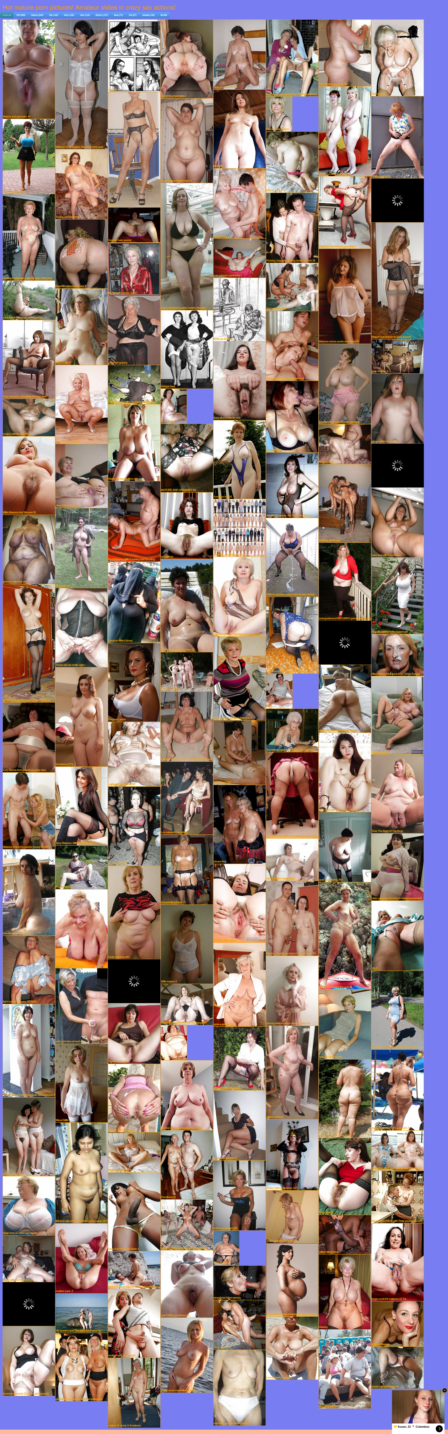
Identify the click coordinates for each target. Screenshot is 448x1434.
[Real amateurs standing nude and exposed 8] (29, 1050)
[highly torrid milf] (134, 1033)
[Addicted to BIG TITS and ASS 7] (397, 1089)
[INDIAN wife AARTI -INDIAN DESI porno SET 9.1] (81, 1172)
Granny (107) (102, 15)
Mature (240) (37, 15)
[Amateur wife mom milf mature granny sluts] (292, 795)
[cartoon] (134, 55)
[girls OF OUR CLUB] (345, 1024)
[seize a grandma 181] (239, 1195)
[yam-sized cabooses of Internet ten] (29, 300)
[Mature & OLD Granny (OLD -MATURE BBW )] (134, 1269)
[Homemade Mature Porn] (279, 113)
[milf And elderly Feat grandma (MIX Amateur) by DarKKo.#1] (187, 726)
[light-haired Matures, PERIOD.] (29, 969)
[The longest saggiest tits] (345, 52)
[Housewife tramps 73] (187, 869)
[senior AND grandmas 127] (292, 1154)
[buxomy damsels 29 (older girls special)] (29, 1360)
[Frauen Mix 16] (81, 867)
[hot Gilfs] (239, 128)
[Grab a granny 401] (134, 912)
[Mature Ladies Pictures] (226, 1247)
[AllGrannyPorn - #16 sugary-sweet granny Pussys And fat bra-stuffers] (239, 596)
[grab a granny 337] (239, 984)
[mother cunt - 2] (81, 1258)
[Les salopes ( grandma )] (239, 257)
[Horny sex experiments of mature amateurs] (292, 57)
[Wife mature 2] (187, 943)
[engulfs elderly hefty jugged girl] (397, 595)
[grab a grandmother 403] (292, 1216)
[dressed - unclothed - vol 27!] (239, 527)
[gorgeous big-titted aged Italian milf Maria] (29, 642)
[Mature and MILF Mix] (134, 1152)
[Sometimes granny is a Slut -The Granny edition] (292, 730)
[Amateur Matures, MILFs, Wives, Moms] (292, 484)
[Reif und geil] (397, 57)
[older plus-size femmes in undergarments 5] (397, 866)
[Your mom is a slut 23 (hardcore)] (292, 345)
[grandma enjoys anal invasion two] (292, 635)
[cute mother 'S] (397, 356)
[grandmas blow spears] (239, 1282)
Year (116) (85, 15)
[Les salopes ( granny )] (292, 1347)
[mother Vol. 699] (134, 825)
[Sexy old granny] (134, 330)
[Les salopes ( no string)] (187, 797)
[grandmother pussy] (239, 903)
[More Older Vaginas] (81, 475)
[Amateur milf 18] (239, 459)
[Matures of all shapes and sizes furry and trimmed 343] (81, 84)
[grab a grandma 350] (345, 846)
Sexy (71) (118, 15)
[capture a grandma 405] (134, 753)
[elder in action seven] (239, 54)
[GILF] (397, 935)
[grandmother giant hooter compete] (345, 383)
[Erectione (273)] (81, 716)
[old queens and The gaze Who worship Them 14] (81, 1313)
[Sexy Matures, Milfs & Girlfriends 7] (81, 805)
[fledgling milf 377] (345, 1368)
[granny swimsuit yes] (29, 549)
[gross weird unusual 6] (397, 408)
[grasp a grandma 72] (239, 1125)
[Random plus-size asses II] (81, 253)
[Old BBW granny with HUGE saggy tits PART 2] (81, 928)
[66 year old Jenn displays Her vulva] (187, 1094)
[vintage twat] (187, 349)
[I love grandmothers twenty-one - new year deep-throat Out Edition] (29, 237)
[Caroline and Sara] (29, 1136)
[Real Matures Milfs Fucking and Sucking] (134, 521)
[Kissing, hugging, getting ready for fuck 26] (292, 227)
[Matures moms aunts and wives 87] (345, 296)
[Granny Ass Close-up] (134, 1097)
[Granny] (345, 1291)
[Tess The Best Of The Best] (397, 793)
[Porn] (279, 690)
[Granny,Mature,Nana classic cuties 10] (292, 990)
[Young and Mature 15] (81, 183)
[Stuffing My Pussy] (345, 503)
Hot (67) (132, 15)
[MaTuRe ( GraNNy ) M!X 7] (134, 268)
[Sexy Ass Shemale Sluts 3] (134, 1211)
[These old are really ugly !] (81, 627)
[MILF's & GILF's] (292, 161)
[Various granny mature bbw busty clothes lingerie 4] (292, 557)
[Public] (134, 149)
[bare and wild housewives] (397, 522)
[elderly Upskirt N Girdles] (239, 1058)
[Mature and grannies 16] (29, 68)
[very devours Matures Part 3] (345, 1098)
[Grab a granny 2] (397, 137)
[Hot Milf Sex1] (292, 416)
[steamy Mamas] (397, 1323)
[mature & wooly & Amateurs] (134, 1392)
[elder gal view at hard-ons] (81, 1005)
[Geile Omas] (239, 203)
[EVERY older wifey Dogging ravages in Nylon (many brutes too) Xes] (134, 384)
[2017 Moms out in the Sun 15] (187, 605)
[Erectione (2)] (187, 1164)
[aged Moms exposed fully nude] (345, 698)
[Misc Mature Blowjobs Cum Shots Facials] (397, 654)
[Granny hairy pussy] (134, 224)
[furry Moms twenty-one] (239, 380)
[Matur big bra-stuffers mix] (134, 442)
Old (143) (53, 15)
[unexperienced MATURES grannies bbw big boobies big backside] (345, 581)
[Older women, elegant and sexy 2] (239, 678)
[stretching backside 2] (187, 58)
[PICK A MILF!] (81, 326)
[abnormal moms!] (292, 286)
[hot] (174, 1042)
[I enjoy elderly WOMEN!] (29, 417)
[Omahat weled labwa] (134, 602)
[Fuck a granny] (239, 1324)
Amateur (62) (148, 15)
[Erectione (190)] (239, 752)
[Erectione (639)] (187, 671)
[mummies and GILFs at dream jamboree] (81, 1366)
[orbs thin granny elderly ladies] (239, 1387)
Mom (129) (69, 15)
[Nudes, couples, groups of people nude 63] (292, 918)
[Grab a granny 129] (29, 156)
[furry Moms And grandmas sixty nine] (29, 737)
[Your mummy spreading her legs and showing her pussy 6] (29, 359)
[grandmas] (187, 525)
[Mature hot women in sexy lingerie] (397, 280)
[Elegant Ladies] (134, 682)
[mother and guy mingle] (134, 1323)
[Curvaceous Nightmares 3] (187, 140)
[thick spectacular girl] (81, 404)
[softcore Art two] (239, 309)
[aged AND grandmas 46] (187, 1283)
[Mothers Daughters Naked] (345, 131)
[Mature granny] (292, 1072)
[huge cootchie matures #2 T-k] (397, 1262)
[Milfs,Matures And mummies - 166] (345, 772)
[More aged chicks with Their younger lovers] (397, 1196)
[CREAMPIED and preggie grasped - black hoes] (292, 1279)
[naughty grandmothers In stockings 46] (187, 1004)
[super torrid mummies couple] (187, 1355)
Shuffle (163, 15)
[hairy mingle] (345, 1176)
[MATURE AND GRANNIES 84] (187, 457)
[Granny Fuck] (345, 443)
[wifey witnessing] (345, 1234)
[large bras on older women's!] (29, 1205)
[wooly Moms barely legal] (292, 859)
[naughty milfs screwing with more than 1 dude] (187, 1224)
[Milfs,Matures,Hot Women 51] (29, 475)
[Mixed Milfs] (81, 1082)
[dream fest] (239, 824)
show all (7, 15)
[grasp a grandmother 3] (397, 1367)
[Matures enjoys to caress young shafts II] (29, 810)
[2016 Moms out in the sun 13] (345, 935)
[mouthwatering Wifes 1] (29, 892)
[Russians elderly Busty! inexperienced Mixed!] (397, 1009)
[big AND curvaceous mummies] (345, 212)
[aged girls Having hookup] (29, 1258)
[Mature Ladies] (397, 715)
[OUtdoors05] (81, 547)
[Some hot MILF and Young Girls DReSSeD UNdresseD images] (397, 1150)
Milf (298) (20, 15)
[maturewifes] (174, 405)
